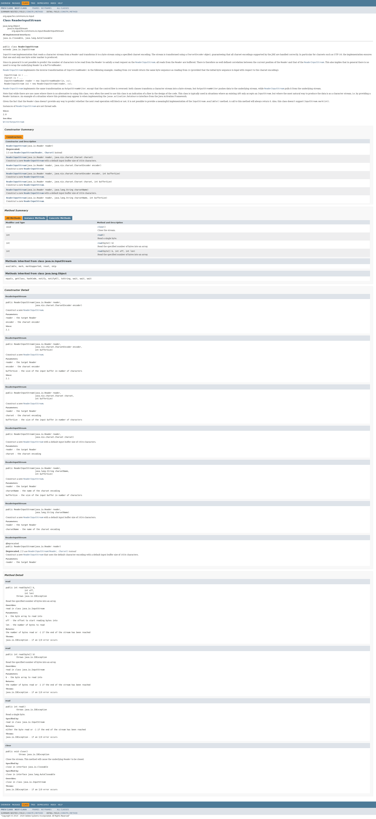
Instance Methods (34, 218)
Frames (35, 8)
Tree (33, 3)
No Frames (46, 8)
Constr (29, 12)
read (100, 235)
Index (53, 3)
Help (60, 3)
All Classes (63, 8)
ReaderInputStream (16, 146)
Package (16, 3)
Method (39, 12)
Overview (5, 3)
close (100, 227)
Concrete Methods (59, 218)
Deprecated (43, 3)
